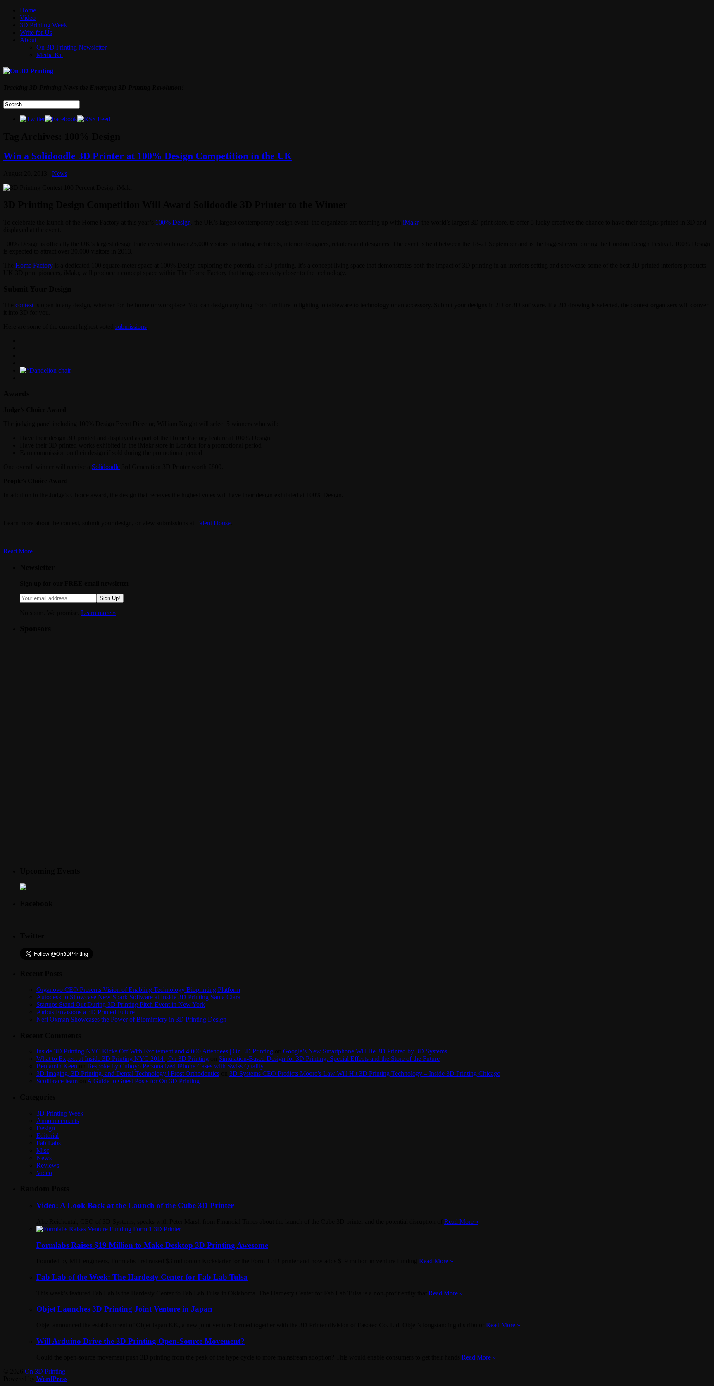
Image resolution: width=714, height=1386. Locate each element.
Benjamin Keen (56, 1066)
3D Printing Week (43, 25)
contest (24, 305)
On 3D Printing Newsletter (71, 47)
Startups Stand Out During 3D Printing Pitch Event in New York (120, 1004)
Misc (42, 1150)
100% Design (173, 222)
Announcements (57, 1120)
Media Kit (49, 54)
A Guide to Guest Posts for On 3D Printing (143, 1080)
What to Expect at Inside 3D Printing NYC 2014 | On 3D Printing (122, 1058)
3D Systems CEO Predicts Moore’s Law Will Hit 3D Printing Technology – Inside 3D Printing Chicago (364, 1073)
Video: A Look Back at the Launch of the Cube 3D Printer (135, 1205)
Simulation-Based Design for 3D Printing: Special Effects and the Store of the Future (329, 1058)
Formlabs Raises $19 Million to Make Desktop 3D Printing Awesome (152, 1245)
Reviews (47, 1165)
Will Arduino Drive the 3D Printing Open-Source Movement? (140, 1341)
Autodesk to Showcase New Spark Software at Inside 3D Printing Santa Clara (138, 997)
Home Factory (34, 265)
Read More (18, 551)
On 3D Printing (45, 1371)
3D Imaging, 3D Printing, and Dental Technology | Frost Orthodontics (127, 1073)
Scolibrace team (57, 1080)
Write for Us (36, 32)
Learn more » (98, 612)
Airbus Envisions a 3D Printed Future (85, 1011)
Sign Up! (110, 598)
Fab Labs (48, 1143)
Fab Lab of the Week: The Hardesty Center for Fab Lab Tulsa (142, 1277)
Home (28, 10)
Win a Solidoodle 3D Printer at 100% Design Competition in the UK (147, 156)
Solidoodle (106, 466)
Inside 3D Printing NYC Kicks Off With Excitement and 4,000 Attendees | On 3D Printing (154, 1051)
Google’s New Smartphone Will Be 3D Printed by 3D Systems (365, 1051)
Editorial (47, 1135)
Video (28, 17)
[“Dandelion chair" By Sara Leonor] (45, 370)
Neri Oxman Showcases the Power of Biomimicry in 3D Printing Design (131, 1019)
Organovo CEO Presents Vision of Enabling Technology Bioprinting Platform (138, 989)
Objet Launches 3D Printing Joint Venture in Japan (124, 1309)
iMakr (410, 222)
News (59, 173)
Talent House (213, 523)
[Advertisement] (82, 692)
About (28, 39)
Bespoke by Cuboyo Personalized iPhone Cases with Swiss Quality (175, 1066)
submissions (131, 326)
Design (45, 1128)
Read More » (461, 1221)
